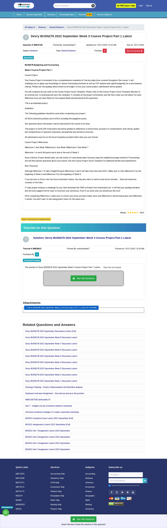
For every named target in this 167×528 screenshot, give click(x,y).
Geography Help (57, 496)
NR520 (19, 509)
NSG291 (19, 496)
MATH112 (20, 491)
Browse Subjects (104, 14)
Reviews (85, 14)
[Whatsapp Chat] (5, 512)
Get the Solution (84, 278)
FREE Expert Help (127, 6)
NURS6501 (20, 504)
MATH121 (20, 482)
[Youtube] (127, 492)
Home (19, 14)
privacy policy (124, 485)
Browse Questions (34, 14)
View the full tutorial (112, 267)
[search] (93, 6)
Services (51, 14)
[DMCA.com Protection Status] (116, 503)
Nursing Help (55, 504)
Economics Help (57, 487)
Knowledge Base (67, 14)
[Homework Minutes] (24, 5)
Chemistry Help (57, 478)
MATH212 (20, 487)
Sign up (149, 5)
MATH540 (20, 478)
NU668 (19, 500)
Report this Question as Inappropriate (36, 219)
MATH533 (20, 474)
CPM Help (54, 482)
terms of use (135, 485)
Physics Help (56, 509)
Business (34, 51)
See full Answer (134, 51)
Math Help (55, 500)
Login (140, 5)
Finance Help (56, 491)
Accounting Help (57, 474)
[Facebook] (111, 492)
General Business (68, 51)
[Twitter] (122, 492)
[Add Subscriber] (145, 480)
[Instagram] (116, 492)
